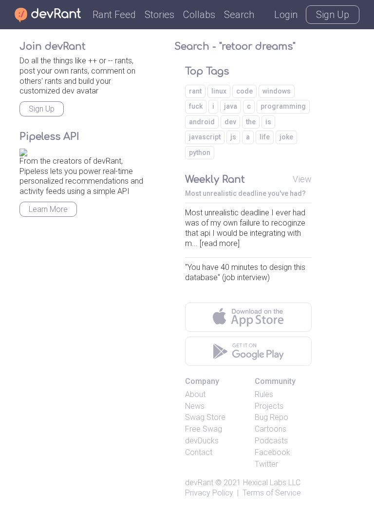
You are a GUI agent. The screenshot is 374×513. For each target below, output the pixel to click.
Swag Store (205, 417)
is (268, 122)
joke (286, 137)
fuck (196, 106)
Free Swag (203, 429)
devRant (199, 482)
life (265, 137)
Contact (198, 452)
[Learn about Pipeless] (23, 150)
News (195, 406)
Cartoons (270, 429)
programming (283, 106)
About (195, 394)
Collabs (199, 14)
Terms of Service (272, 492)
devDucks (202, 440)
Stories (159, 14)
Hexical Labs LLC (271, 482)
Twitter (266, 464)
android (202, 122)
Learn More (48, 209)
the (251, 122)
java (230, 106)
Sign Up (332, 14)
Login (286, 14)
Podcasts (271, 440)
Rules (264, 394)
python (199, 152)
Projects (269, 406)
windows (276, 91)
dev (230, 122)
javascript (205, 137)
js (233, 137)
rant (195, 91)
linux (218, 91)
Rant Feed (114, 14)
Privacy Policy (209, 492)
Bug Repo (271, 417)
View (302, 179)
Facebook (272, 452)
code (244, 91)
